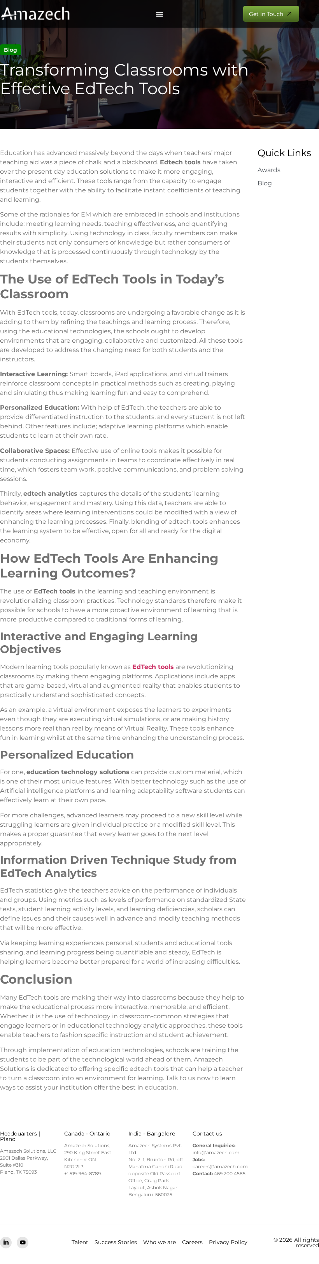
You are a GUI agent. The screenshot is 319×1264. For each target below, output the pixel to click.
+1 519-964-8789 (82, 1173)
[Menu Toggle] (159, 14)
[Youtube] (22, 1242)
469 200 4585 (229, 1173)
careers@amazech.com (220, 1166)
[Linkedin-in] (6, 1242)
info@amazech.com (216, 1152)
